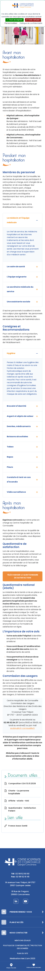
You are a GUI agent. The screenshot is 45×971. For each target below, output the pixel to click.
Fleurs (10, 467)
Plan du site (22, 953)
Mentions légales (22, 941)
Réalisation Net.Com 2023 (22, 959)
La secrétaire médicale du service (20, 289)
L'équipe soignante (16, 277)
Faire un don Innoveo (34, 967)
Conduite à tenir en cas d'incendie (19, 479)
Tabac (10, 447)
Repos (10, 457)
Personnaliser (11, 23)
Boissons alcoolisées (17, 437)
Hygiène (11, 353)
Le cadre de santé (16, 267)
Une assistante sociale (18, 302)
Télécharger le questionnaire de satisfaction (22, 576)
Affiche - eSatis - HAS (18, 801)
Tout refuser (34, 20)
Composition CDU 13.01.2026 (22, 784)
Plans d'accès (11, 968)
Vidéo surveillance (16, 492)
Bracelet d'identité (16, 406)
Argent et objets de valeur (20, 416)
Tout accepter (15, 20)
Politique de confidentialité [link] (31, 23)
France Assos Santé (17, 826)
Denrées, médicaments (19, 426)
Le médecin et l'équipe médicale (18, 220)
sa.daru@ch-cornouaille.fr (22, 728)
